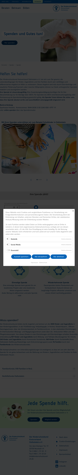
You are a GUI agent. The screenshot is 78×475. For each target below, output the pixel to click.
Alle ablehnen (58, 257)
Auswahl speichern (21, 257)
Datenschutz (43, 262)
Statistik (14, 239)
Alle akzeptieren (41, 257)
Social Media (16, 245)
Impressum (34, 262)
